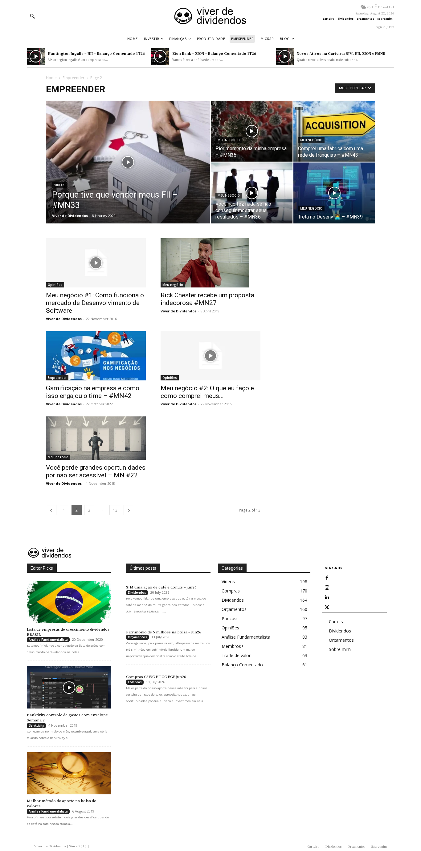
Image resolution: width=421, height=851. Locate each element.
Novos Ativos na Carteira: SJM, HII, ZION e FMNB (341, 53)
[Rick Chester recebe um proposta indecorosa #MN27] (210, 262)
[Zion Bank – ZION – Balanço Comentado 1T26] (160, 57)
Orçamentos (137, 637)
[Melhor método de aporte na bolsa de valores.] (69, 773)
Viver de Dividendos (70, 215)
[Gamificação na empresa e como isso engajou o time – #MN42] (96, 355)
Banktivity (36, 725)
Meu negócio (229, 140)
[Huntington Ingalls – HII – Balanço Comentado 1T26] (36, 57)
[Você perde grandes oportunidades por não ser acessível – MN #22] (96, 438)
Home (51, 77)
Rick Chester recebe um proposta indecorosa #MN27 (207, 299)
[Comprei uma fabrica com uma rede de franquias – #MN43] (334, 131)
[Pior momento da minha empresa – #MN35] (251, 131)
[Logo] (210, 16)
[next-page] (129, 510)
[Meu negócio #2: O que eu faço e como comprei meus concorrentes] (210, 355)
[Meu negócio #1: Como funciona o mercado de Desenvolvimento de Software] (96, 262)
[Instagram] (327, 588)
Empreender (73, 77)
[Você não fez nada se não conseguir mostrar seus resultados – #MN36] (251, 193)
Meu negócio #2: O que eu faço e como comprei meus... (207, 391)
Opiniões (55, 285)
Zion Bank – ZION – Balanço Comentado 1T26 (214, 53)
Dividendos (137, 592)
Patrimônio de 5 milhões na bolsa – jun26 (163, 632)
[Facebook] (327, 578)
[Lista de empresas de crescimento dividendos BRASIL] (69, 602)
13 (115, 510)
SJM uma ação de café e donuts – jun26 (161, 587)
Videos (59, 185)
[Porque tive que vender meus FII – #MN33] (128, 172)
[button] (32, 16)
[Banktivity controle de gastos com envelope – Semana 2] (69, 687)
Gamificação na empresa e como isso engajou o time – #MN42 (92, 391)
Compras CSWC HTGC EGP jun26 (156, 676)
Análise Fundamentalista (48, 639)
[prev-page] (51, 510)
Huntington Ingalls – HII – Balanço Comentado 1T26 (96, 53)
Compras (135, 682)
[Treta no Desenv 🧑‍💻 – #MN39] (334, 193)
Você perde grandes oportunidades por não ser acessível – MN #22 (95, 471)
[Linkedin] (327, 598)
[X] (327, 607)
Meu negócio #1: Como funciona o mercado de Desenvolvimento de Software (95, 302)
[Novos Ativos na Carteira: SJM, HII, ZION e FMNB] (285, 57)
